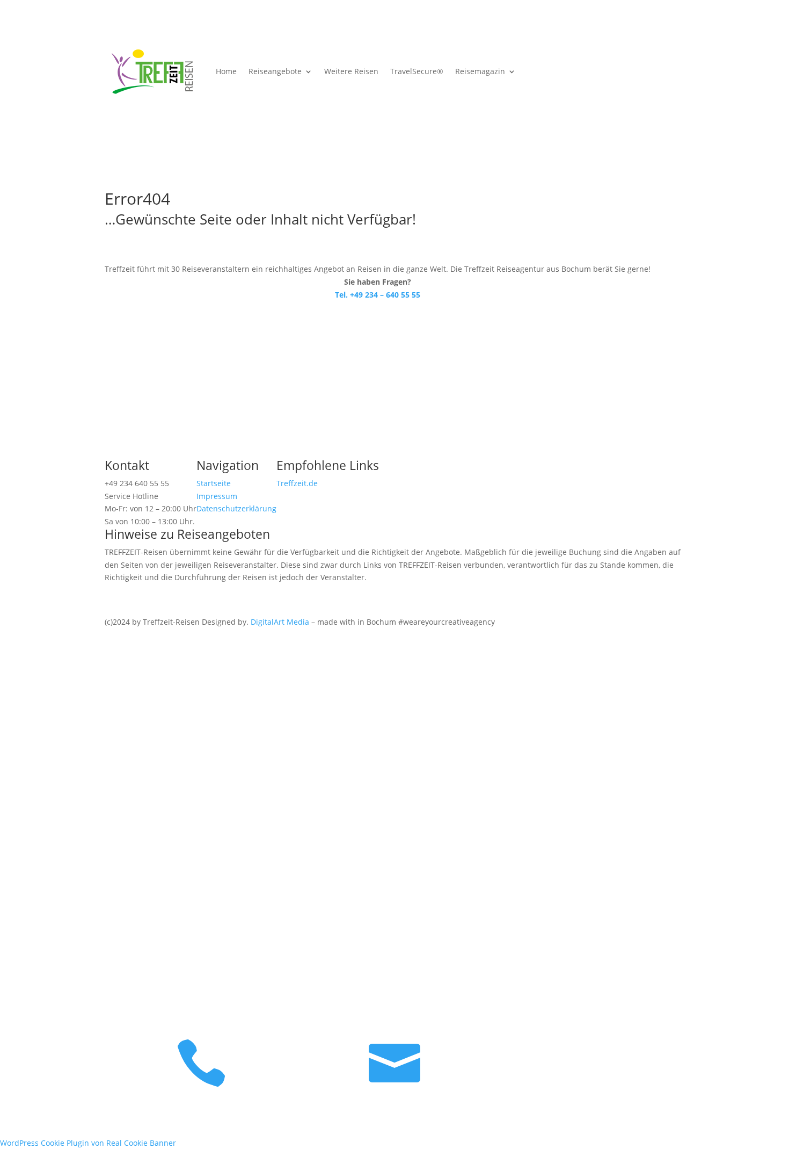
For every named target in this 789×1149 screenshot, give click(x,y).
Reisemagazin (480, 71)
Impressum (216, 496)
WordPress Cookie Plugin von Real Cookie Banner (88, 1143)
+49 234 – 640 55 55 (285, 729)
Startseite (213, 483)
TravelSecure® (416, 71)
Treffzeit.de (297, 483)
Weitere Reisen (351, 71)
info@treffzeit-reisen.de (292, 813)
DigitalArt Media (280, 622)
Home (226, 71)
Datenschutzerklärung (236, 508)
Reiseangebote (275, 71)
